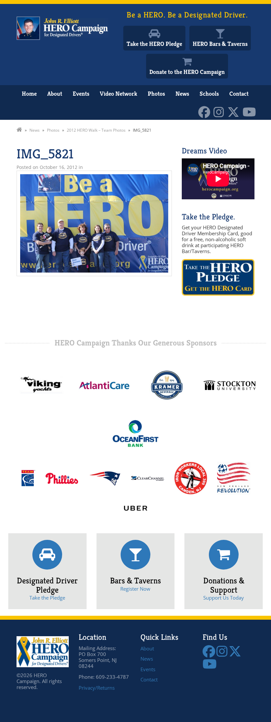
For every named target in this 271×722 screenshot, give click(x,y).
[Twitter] (235, 111)
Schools (209, 93)
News (182, 93)
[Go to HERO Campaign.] (19, 130)
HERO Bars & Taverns (220, 44)
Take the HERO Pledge (154, 44)
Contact (239, 93)
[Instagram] (220, 111)
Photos (156, 93)
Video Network (118, 93)
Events (81, 93)
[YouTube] (251, 111)
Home (29, 93)
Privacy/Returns (97, 687)
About (54, 93)
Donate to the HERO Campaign (187, 72)
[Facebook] (205, 111)
